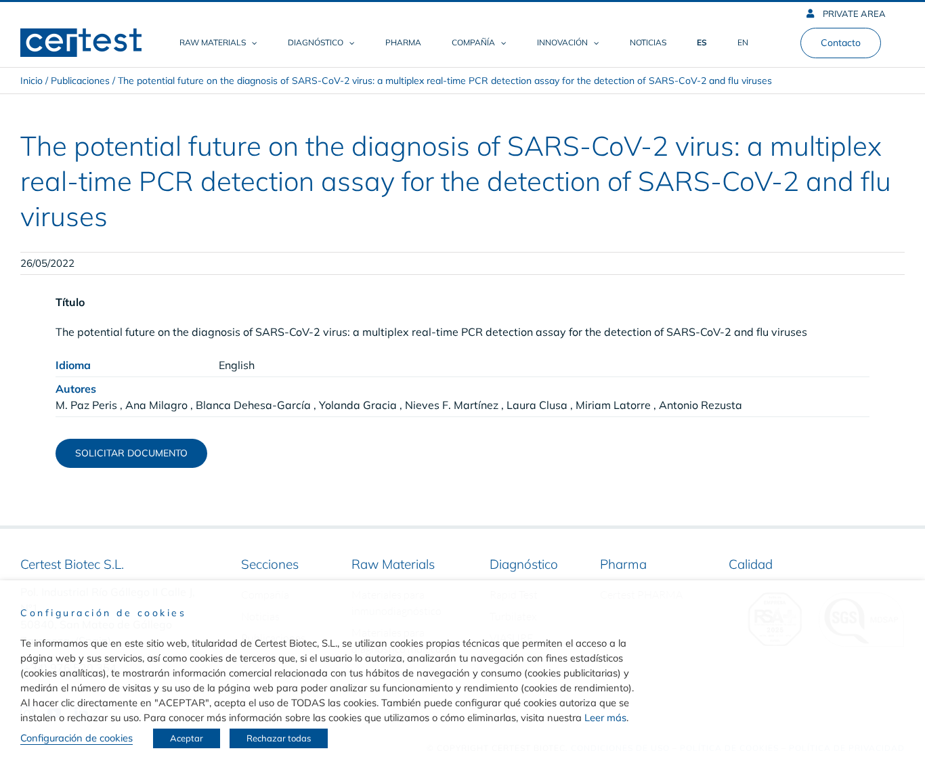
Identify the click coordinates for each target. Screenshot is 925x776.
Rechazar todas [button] (278, 738)
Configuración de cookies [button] (76, 737)
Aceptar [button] (186, 738)
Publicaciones (80, 80)
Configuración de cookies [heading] (103, 613)
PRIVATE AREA (853, 13)
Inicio (31, 80)
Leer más (605, 717)
